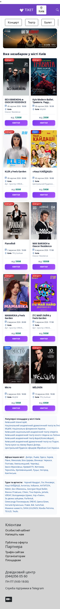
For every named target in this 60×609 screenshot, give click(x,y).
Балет (48, 22)
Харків (50, 457)
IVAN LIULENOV (30, 508)
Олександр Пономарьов (17, 501)
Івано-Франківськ (13, 466)
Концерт (13, 22)
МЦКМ (8, 428)
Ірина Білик (42, 501)
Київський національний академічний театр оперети (31, 431)
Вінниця (38, 460)
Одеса (43, 457)
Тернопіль (10, 470)
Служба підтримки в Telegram (24, 588)
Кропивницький (24, 470)
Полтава (9, 463)
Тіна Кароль (35, 492)
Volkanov (35, 485)
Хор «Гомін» (38, 495)
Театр (31, 22)
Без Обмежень (19, 489)
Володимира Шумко (22, 495)
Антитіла (25, 485)
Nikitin (8, 489)
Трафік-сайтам (14, 552)
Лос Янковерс (47, 482)
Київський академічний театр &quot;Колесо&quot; (29, 438)
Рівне (7, 460)
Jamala (45, 492)
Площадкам (13, 560)
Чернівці (34, 463)
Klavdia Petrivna (46, 508)
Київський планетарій (16, 422)
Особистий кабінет (17, 530)
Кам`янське (10, 473)
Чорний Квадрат (32, 482)
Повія (27, 505)
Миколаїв (16, 460)
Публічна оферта (16, 542)
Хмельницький (21, 463)
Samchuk (39, 505)
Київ (41, 11)
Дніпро (29, 457)
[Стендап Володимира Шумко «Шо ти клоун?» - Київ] (30, 38)
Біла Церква (27, 460)
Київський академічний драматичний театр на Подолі (32, 441)
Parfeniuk (28, 498)
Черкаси (48, 460)
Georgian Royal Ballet (37, 489)
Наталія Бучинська (14, 505)
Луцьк (36, 470)
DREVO (33, 501)
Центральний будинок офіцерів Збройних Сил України (32, 447)
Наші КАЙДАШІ (12, 485)
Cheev (25, 492)
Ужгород (44, 470)
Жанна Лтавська (13, 492)
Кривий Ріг (28, 466)
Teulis (15, 511)
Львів (36, 457)
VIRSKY (8, 495)
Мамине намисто (13, 508)
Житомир (39, 466)
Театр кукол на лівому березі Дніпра (22, 444)
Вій (32, 505)
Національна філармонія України (28, 428)
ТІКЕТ (28, 10)
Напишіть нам (14, 534)
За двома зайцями (14, 498)
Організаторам (15, 556)
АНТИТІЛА (45, 485)
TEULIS (8, 511)
